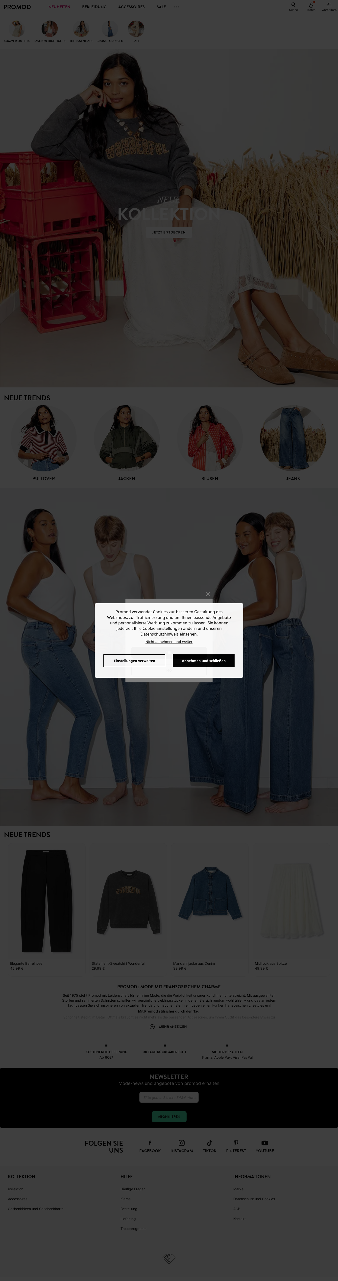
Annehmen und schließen (204, 660)
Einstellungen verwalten (134, 660)
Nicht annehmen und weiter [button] (169, 641)
